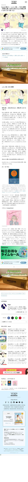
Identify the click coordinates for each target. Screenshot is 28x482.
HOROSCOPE (13, 409)
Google (22, 402)
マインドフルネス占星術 (17, 293)
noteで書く (24, 318)
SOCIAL (23, 405)
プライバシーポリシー (8, 449)
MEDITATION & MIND (15, 405)
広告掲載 (18, 448)
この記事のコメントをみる (7, 321)
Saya (23, 293)
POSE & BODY (6, 405)
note (14, 402)
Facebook (8, 318)
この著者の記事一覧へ (20, 312)
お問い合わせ (6, 448)
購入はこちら (8, 423)
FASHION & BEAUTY (19, 407)
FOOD (12, 407)
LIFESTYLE (6, 409)
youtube (17, 402)
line (19, 402)
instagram (11, 402)
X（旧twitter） (12, 318)
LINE (16, 318)
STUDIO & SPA (20, 409)
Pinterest (20, 318)
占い (10, 293)
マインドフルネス (4, 293)
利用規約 (22, 448)
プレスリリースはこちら (12, 448)
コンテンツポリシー (15, 449)
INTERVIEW (7, 407)
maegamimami (4, 295)
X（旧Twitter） (8, 402)
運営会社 (21, 449)
